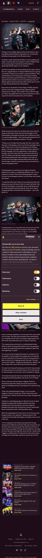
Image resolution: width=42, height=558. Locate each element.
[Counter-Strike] (9, 3)
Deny (21, 319)
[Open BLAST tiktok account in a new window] (25, 550)
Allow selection (21, 312)
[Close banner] (39, 237)
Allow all (21, 306)
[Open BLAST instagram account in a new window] (21, 550)
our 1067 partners (15, 247)
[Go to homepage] (4, 3)
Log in (31, 3)
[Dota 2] (13, 3)
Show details (31, 299)
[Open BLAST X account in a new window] (17, 550)
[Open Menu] (37, 3)
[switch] (37, 278)
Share (30, 21)
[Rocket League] (18, 3)
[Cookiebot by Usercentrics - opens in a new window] (26, 237)
